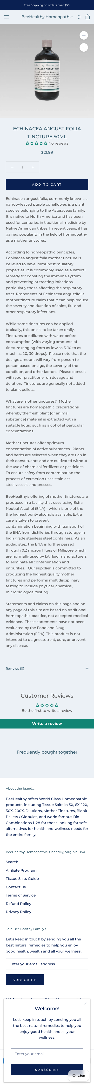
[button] (36, 143)
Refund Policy (18, 903)
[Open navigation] (6, 17)
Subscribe (47, 1070)
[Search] (79, 17)
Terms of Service (21, 895)
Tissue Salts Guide (22, 878)
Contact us (16, 887)
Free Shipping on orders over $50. (47, 5)
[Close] (85, 1004)
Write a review (47, 723)
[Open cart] (88, 16)
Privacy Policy (18, 912)
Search (12, 862)
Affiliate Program (21, 870)
